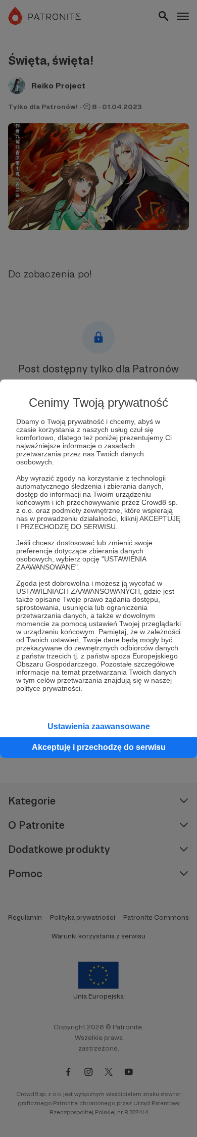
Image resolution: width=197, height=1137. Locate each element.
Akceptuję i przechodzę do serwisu (99, 747)
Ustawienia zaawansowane (98, 726)
